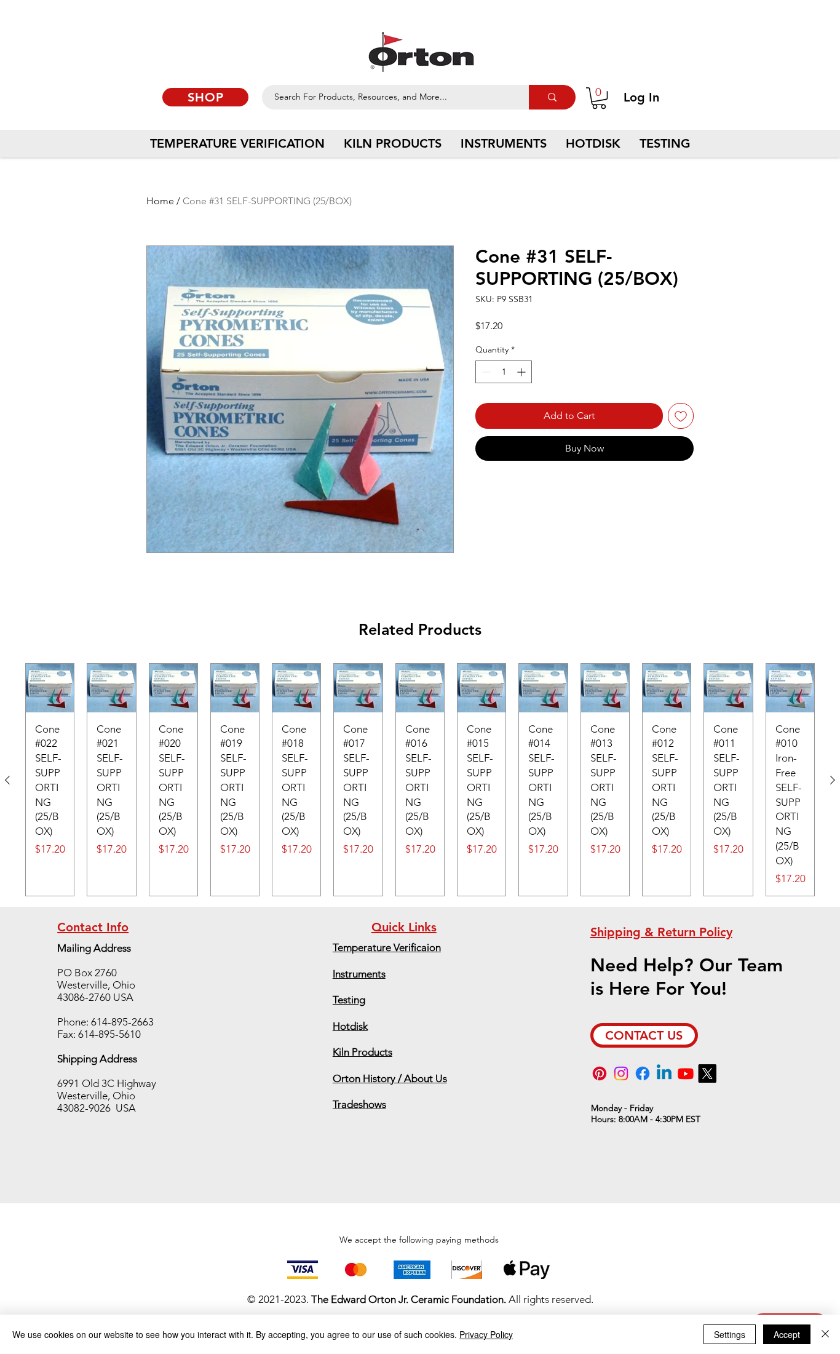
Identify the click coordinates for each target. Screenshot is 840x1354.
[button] (599, 98)
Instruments (359, 974)
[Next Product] (832, 780)
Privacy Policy (486, 1334)
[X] (707, 1073)
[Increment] (522, 372)
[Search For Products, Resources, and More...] (552, 97)
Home (160, 201)
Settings (729, 1334)
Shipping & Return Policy (661, 932)
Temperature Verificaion (387, 947)
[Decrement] (485, 372)
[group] (420, 780)
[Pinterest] (599, 1073)
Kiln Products (362, 1052)
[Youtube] (685, 1073)
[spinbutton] (504, 372)
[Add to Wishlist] (681, 416)
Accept (787, 1334)
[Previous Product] (7, 780)
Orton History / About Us (390, 1078)
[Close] (825, 1334)
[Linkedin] (664, 1073)
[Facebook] (642, 1073)
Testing (349, 1000)
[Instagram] (621, 1073)
